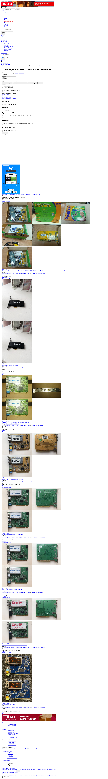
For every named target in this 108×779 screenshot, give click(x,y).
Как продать (11, 732)
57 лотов (9, 199)
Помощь (4, 729)
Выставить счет (12, 745)
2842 (10, 487)
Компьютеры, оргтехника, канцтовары (19, 65)
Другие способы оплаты (11, 758)
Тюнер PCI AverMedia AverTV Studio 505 (12, 534)
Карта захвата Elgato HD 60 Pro (10, 365)
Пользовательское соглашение (9, 768)
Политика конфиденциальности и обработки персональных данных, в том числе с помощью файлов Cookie (29, 769)
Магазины (40, 83)
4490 (9, 278)
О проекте (4, 722)
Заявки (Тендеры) (27, 83)
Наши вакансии (12, 724)
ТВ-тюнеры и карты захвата (45, 65)
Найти (3, 32)
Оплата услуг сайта (7, 751)
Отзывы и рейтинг (12, 737)
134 (3, 713)
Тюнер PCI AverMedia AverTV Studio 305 (12, 589)
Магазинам (11, 743)
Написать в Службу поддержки (10, 772)
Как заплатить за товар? (14, 736)
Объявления (11, 742)
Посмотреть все (6, 201)
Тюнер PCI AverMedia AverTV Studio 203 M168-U (14, 645)
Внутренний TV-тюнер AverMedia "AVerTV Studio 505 (16, 422)
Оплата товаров (6, 760)
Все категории (5, 65)
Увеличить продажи (13, 733)
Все (3, 83)
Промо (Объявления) (17, 83)
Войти (3, 60)
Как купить (11, 730)
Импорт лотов (11, 734)
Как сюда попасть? (19, 73)
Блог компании (12, 725)
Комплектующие (34, 65)
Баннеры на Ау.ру (12, 741)
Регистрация (4, 63)
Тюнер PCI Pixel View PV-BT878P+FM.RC (12, 479)
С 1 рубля (35, 83)
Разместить (4, 40)
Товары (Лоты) (9, 83)
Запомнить (5, 57)
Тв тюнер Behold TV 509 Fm (9, 704)
